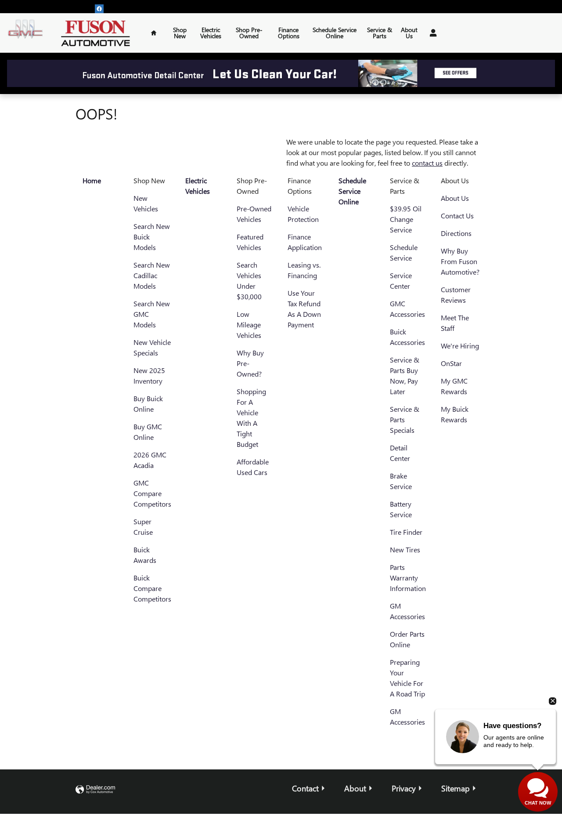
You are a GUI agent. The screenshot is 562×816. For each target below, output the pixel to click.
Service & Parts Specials (404, 419)
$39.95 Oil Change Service (406, 219)
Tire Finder (406, 532)
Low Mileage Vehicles (249, 324)
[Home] (25, 33)
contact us (427, 162)
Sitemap (455, 788)
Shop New (180, 32)
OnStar (451, 363)
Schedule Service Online (335, 32)
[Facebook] (99, 8)
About (355, 788)
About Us (409, 32)
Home (92, 180)
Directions (456, 233)
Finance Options (288, 32)
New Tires (405, 549)
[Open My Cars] (431, 32)
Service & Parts (379, 32)
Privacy (404, 788)
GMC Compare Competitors (152, 493)
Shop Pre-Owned (249, 32)
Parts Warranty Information (408, 577)
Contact (305, 788)
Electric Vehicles (210, 32)
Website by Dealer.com (95, 789)
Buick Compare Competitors (152, 588)
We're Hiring (460, 345)
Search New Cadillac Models (151, 275)
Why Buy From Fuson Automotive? (460, 261)
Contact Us (457, 215)
